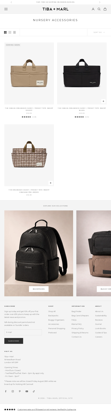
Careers (98, 337)
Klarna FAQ (76, 324)
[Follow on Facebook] (5, 391)
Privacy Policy (78, 328)
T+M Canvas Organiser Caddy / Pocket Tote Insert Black (82, 109)
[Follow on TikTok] (33, 391)
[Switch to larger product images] (5, 32)
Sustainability (101, 315)
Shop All (52, 311)
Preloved (52, 333)
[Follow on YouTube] (26, 391)
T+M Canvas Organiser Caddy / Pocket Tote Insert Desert (29, 109)
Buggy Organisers (56, 320)
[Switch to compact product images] (14, 32)
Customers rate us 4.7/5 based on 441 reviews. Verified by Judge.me (46, 409)
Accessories (53, 324)
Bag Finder (76, 311)
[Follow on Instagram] (12, 391)
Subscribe (13, 341)
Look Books (100, 328)
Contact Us (76, 337)
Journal (98, 324)
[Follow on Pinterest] (19, 391)
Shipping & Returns (80, 333)
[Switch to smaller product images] (10, 32)
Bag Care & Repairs (80, 315)
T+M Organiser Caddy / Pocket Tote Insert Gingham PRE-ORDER (29, 191)
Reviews (98, 320)
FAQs (74, 320)
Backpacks (39, 289)
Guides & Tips (101, 333)
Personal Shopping (56, 328)
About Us (99, 311)
